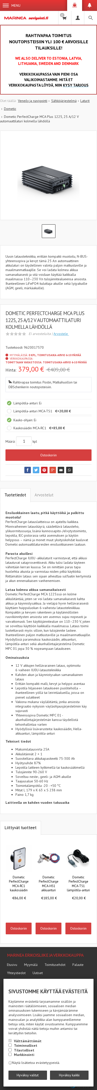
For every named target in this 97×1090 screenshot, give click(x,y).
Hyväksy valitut (28, 1075)
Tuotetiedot (15, 495)
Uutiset (38, 973)
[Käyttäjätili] (77, 18)
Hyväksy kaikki (69, 1075)
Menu (15, 5)
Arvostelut (44, 495)
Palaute (78, 964)
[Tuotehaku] (90, 18)
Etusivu (12, 964)
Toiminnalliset (25, 1045)
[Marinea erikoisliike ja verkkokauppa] (26, 18)
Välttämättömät (28, 1041)
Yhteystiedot (16, 973)
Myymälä (31, 964)
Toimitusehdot (55, 964)
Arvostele (61, 334)
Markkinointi (24, 1054)
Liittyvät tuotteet (20, 827)
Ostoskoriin (48, 455)
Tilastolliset (24, 1050)
